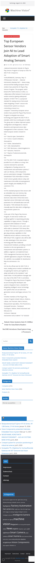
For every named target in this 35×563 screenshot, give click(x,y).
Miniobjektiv (27, 524)
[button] (3, 559)
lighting (11, 519)
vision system (6, 545)
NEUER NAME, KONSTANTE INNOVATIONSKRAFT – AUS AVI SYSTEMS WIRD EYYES (16, 437)
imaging (16, 512)
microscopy (21, 524)
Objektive (21, 529)
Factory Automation (21, 505)
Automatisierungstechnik (9, 499)
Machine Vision (18, 65)
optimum (6, 533)
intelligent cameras (7, 515)
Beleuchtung (24, 499)
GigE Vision (17, 509)
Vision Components (20, 542)
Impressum (7, 467)
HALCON (22, 509)
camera (18, 502)
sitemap (6, 480)
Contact (6, 476)
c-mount (14, 502)
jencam (5, 519)
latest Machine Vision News (12, 36)
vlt (15, 545)
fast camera (7, 509)
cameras (23, 502)
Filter (13, 509)
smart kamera (14, 536)
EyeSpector (7, 506)
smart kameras (25, 536)
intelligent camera (22, 512)
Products (4, 392)
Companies (5, 386)
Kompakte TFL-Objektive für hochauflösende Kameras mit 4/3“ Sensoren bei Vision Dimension (17, 450)
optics (25, 529)
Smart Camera (17, 532)
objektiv (15, 529)
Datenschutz (7, 471)
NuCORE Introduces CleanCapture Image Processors (17, 330)
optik (28, 529)
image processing (9, 512)
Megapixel (14, 524)
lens (8, 519)
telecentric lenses (7, 539)
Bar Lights (18, 499)
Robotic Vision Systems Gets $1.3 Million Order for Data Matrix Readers (18, 323)
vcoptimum (7, 542)
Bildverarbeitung (7, 502)
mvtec (4, 529)
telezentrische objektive (19, 539)
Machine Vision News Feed (15, 418)
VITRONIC (12, 545)
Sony (30, 536)
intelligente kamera (21, 515)
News (9, 528)
